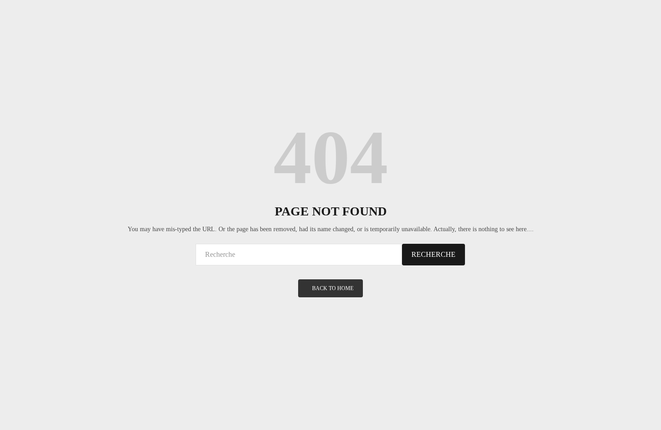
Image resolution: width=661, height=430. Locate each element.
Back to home (332, 288)
